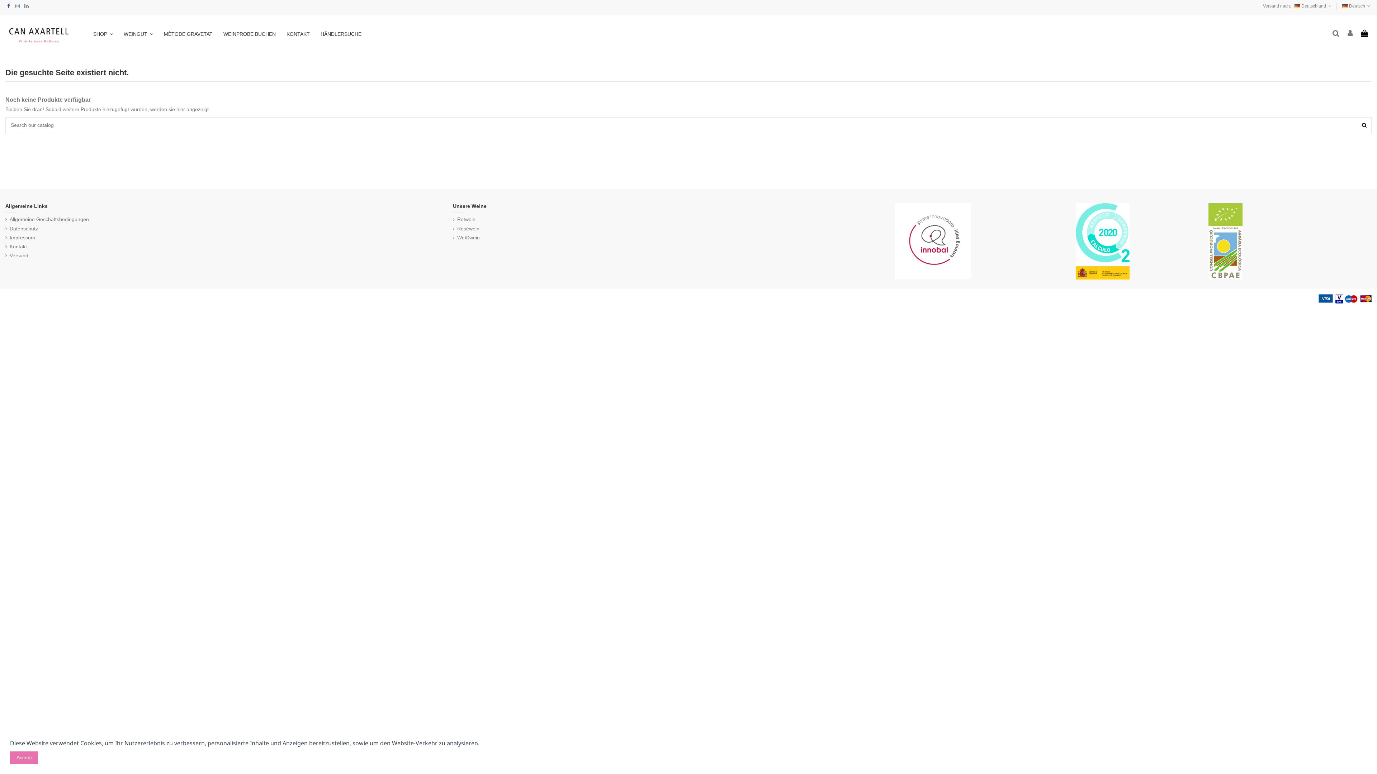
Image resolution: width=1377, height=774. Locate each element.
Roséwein (468, 228)
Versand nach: (1277, 6)
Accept (24, 757)
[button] (138, 34)
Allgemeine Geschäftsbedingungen (49, 219)
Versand (19, 255)
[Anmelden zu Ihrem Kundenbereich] (1350, 34)
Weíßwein (468, 237)
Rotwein (466, 219)
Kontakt (18, 246)
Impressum (22, 237)
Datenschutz (24, 228)
